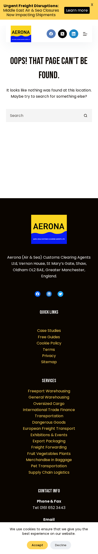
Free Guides (49, 337)
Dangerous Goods (49, 422)
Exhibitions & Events (48, 435)
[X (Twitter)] (62, 33)
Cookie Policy (49, 343)
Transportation (49, 416)
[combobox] (43, 115)
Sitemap (49, 362)
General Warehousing (49, 397)
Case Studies (49, 330)
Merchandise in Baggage (49, 459)
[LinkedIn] (73, 33)
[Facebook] (51, 33)
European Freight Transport (49, 428)
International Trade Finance (49, 409)
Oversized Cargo (48, 403)
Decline (60, 545)
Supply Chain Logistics (49, 472)
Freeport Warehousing (49, 391)
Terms (49, 349)
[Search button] (85, 116)
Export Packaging (49, 441)
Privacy (49, 355)
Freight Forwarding (49, 447)
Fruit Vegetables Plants (49, 453)
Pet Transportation (49, 466)
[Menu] (85, 34)
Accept (37, 545)
